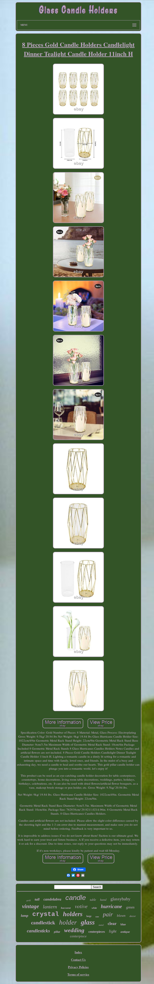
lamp (24, 916)
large (88, 916)
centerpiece (78, 936)
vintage (30, 906)
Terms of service (78, 974)
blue (123, 924)
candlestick (43, 922)
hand (103, 900)
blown (121, 916)
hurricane (111, 906)
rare (97, 917)
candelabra (52, 899)
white (94, 908)
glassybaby (120, 898)
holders (72, 914)
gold (28, 900)
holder (68, 922)
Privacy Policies (78, 967)
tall (37, 899)
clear (112, 923)
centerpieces (96, 931)
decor (133, 916)
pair (108, 914)
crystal (45, 914)
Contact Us (78, 959)
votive (81, 906)
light (113, 931)
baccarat (66, 907)
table (93, 899)
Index (78, 952)
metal (101, 925)
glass (88, 922)
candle (75, 897)
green (130, 907)
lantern (50, 906)
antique (125, 931)
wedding (74, 930)
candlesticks (38, 930)
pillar (57, 931)
